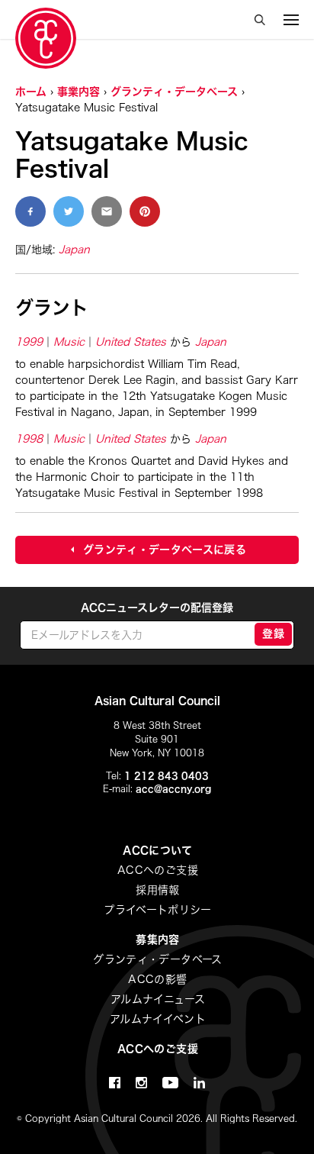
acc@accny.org (173, 788)
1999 (29, 342)
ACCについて (157, 850)
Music (69, 342)
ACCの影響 (157, 979)
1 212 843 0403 (166, 775)
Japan (74, 249)
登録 (273, 633)
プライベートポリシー (158, 909)
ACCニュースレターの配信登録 (157, 607)
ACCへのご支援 (157, 870)
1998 (29, 439)
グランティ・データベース (174, 91)
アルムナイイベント (158, 1019)
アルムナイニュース (158, 999)
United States (130, 342)
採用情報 (157, 890)
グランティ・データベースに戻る (164, 549)
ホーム (30, 91)
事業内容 (78, 91)
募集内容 (157, 939)
